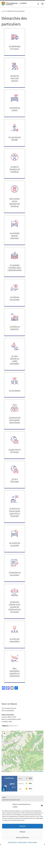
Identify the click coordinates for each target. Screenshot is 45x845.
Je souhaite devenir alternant (15, 235)
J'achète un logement (15, 327)
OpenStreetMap (38, 771)
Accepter (23, 826)
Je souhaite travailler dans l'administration (15, 267)
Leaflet (30, 771)
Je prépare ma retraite (14, 298)
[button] (42, 806)
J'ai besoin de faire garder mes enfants (14, 420)
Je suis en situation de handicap (14, 169)
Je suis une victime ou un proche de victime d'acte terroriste (14, 607)
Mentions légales (12, 842)
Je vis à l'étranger (14, 480)
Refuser (22, 832)
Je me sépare (14, 390)
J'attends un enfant (14, 108)
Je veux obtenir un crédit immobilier (14, 360)
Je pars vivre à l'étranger (14, 450)
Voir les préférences (22, 837)
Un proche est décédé (14, 138)
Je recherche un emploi (14, 544)
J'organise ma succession (15, 573)
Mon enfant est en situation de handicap (14, 202)
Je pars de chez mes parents (14, 78)
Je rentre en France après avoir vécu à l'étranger (14, 512)
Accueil (4, 11)
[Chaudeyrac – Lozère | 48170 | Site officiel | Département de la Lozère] (3, 3)
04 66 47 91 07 (13, 726)
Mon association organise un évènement (15, 672)
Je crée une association (14, 640)
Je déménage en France (14, 47)
